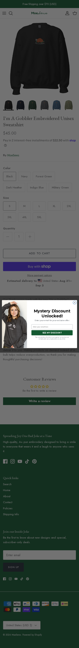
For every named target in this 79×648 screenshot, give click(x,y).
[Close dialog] (74, 302)
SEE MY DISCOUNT (52, 333)
